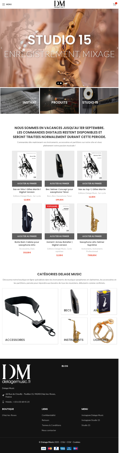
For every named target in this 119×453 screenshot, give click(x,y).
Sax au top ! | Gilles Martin (90, 193)
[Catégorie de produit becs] (74, 304)
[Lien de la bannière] (19, 101)
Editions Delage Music (22, 200)
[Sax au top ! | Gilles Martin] (90, 169)
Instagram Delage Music (91, 418)
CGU (61, 445)
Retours (44, 423)
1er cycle (36, 200)
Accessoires (24, 252)
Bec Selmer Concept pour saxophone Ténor (58, 194)
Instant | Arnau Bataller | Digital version (58, 247)
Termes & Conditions (50, 428)
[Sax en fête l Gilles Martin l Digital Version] (26, 169)
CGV (68, 445)
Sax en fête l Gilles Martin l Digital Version (26, 194)
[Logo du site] (58, 4)
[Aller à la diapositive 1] (58, 83)
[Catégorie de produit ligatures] (103, 334)
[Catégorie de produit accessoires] (29, 319)
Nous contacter (48, 433)
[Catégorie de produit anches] (103, 304)
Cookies (75, 445)
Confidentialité (48, 418)
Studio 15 (84, 428)
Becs (48, 200)
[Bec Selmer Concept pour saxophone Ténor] (58, 169)
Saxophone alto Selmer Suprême (90, 247)
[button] (26, 187)
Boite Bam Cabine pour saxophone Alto (26, 247)
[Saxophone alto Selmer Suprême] (90, 222)
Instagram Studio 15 (89, 423)
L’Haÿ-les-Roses (9, 418)
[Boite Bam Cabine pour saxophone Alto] (26, 222)
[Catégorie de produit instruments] (74, 334)
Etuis (32, 252)
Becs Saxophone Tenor (61, 200)
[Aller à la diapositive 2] (61, 83)
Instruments (85, 252)
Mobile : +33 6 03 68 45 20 (17, 405)
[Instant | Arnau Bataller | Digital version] (58, 222)
